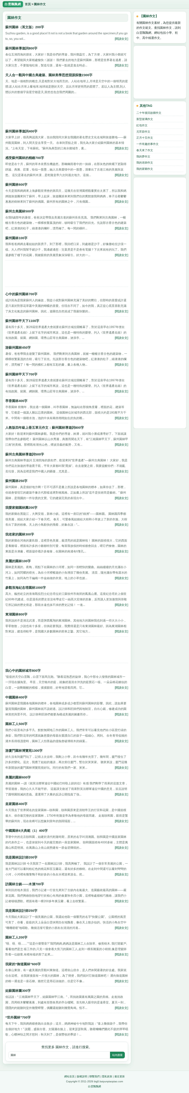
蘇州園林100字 (16, 238)
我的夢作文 (143, 156)
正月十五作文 (144, 137)
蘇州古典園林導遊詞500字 (24, 454)
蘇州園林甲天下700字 (21, 374)
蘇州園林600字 (16, 184)
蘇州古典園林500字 (19, 211)
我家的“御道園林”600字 (23, 964)
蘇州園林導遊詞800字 (21, 48)
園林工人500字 (16, 724)
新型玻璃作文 (144, 119)
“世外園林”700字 (18, 1017)
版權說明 (82, 1076)
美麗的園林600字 (18, 777)
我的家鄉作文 (144, 168)
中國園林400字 (16, 697)
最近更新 (119, 1076)
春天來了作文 (144, 150)
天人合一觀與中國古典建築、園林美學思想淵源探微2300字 (48, 75)
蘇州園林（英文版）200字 (24, 27)
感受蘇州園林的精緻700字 (24, 158)
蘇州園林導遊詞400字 (21, 131)
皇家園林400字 (16, 804)
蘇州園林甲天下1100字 (22, 321)
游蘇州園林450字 (18, 347)
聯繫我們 (94, 1076)
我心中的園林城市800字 (23, 670)
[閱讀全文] (121, 38)
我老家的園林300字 (19, 534)
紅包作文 (141, 125)
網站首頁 (69, 1076)
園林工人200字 (16, 937)
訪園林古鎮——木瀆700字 (24, 884)
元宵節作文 (143, 131)
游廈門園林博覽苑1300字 (24, 750)
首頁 (28, 4)
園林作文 (40, 4)
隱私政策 (107, 1076)
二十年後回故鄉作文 (148, 112)
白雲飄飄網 (94, 1086)
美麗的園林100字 (18, 561)
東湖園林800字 (16, 614)
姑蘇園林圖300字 (18, 991)
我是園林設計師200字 (21, 857)
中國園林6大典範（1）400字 (26, 830)
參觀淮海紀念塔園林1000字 (25, 587)
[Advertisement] (66, 111)
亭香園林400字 (16, 401)
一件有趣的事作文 (147, 143)
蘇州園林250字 (16, 481)
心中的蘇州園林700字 (21, 294)
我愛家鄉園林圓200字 (21, 507)
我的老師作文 (144, 162)
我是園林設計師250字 (21, 910)
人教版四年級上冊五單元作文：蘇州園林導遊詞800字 (44, 427)
